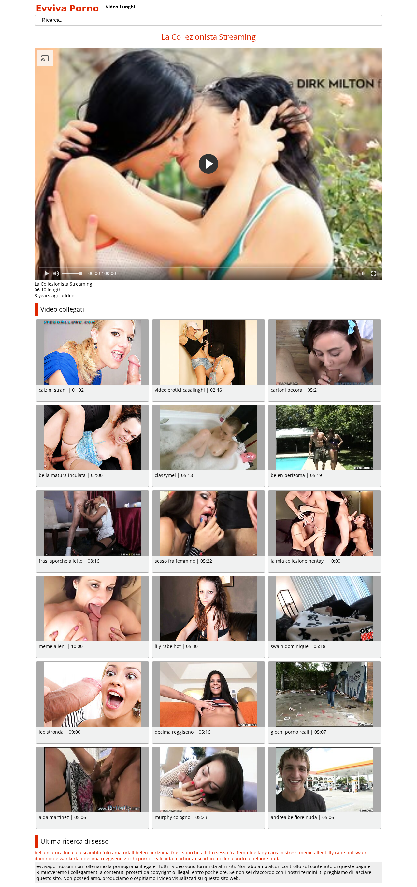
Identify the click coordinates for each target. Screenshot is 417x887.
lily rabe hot (340, 853)
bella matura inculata (58, 853)
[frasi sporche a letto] (92, 523)
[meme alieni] (92, 608)
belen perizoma (153, 853)
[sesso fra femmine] (208, 523)
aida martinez (179, 858)
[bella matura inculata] (92, 438)
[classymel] (208, 438)
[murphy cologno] (208, 779)
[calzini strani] (92, 352)
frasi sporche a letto (193, 853)
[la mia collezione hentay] (324, 523)
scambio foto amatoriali (108, 853)
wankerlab (71, 858)
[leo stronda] (92, 694)
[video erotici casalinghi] (208, 352)
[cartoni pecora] (324, 352)
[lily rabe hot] (208, 608)
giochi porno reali (143, 858)
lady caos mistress (278, 853)
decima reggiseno (103, 858)
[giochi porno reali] (324, 694)
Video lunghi (120, 7)
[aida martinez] (92, 779)
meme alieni (312, 853)
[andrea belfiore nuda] (324, 779)
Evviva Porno (67, 8)
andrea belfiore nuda (258, 858)
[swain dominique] (324, 608)
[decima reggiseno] (208, 694)
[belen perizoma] (324, 438)
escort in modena (214, 858)
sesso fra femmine (236, 853)
